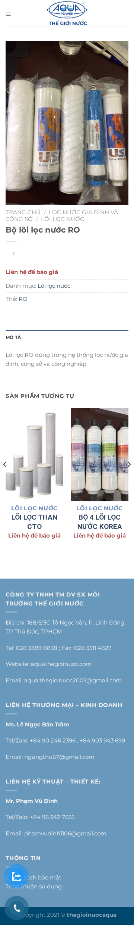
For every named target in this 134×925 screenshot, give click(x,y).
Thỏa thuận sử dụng (34, 886)
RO (23, 298)
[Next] (129, 479)
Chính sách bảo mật (33, 877)
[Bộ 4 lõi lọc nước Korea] (99, 454)
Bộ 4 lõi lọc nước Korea (99, 522)
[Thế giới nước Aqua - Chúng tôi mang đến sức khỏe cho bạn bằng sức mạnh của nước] (67, 13)
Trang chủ (23, 212)
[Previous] (5, 479)
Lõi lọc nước (62, 218)
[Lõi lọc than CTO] (34, 454)
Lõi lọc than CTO (34, 522)
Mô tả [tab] (13, 337)
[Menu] (10, 13)
